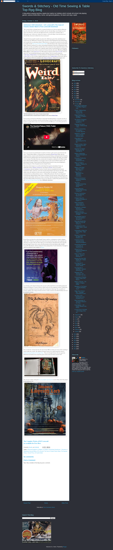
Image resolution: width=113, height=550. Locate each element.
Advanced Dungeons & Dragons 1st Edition (37, 449)
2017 (75, 336)
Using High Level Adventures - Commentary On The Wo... (80, 140)
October (77, 103)
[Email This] (43, 447)
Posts (75, 71)
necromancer (27, 169)
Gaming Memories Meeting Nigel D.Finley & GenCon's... (81, 190)
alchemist (50, 167)
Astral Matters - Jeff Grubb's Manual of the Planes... (80, 306)
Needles (83, 357)
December (77, 99)
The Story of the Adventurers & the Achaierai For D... (80, 297)
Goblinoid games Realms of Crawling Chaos (33, 353)
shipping (34, 167)
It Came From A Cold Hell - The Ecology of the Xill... (81, 311)
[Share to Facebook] (48, 447)
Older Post (65, 503)
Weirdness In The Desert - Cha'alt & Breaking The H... (81, 288)
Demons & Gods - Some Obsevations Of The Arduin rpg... (80, 145)
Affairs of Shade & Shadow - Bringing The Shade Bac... (81, 164)
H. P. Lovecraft (59, 51)
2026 (75, 83)
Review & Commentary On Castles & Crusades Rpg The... (80, 130)
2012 (75, 346)
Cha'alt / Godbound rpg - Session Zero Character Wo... (80, 111)
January (77, 331)
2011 (75, 348)
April (76, 325)
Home (46, 503)
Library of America (48, 58)
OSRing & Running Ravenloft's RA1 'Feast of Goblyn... (81, 213)
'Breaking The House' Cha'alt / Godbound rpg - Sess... (81, 125)
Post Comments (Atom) (49, 507)
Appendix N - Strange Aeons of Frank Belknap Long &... (80, 135)
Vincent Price (31, 453)
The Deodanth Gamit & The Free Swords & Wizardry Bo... (80, 218)
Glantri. (43, 247)
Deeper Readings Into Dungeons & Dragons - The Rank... (81, 116)
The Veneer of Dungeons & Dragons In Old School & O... (80, 121)
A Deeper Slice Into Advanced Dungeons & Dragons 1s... (81, 199)
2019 (75, 97)
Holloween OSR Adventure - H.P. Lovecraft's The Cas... (80, 274)
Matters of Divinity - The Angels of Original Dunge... (80, 283)
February (77, 329)
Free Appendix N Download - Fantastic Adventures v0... (80, 269)
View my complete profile (78, 371)
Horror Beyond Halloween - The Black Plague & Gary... (81, 107)
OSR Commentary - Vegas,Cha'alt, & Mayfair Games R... (80, 204)
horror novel (37, 51)
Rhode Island (33, 54)
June (76, 321)
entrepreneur (39, 167)
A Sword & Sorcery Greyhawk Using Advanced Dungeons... (81, 241)
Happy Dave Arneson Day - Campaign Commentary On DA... (81, 292)
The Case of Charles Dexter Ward (39, 43)
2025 (75, 85)
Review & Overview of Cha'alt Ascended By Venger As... (80, 179)
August (77, 317)
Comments (76, 74)
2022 (75, 91)
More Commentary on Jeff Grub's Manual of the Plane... (80, 301)
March (76, 327)
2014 (75, 342)
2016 (75, 338)
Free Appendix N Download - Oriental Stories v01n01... (80, 264)
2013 (75, 344)
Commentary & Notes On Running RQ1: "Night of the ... (81, 232)
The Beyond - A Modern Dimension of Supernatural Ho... (80, 208)
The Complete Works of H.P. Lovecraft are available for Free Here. (36, 442)
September (78, 314)
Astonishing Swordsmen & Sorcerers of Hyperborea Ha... (80, 246)
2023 (75, 89)
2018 (75, 334)
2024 (75, 87)
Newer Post (27, 503)
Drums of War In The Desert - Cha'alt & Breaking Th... (80, 255)
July (76, 319)
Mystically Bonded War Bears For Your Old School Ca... (80, 222)
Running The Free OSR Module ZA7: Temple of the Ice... (80, 260)
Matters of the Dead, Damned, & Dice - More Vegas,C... (79, 169)
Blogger (65, 546)
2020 (75, 95)
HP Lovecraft (40, 451)
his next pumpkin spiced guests (45, 379)
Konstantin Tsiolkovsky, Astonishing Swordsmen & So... (80, 159)
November (77, 101)
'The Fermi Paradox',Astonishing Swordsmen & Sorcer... (80, 184)
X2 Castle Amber (39, 453)
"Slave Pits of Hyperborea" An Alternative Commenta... (79, 174)
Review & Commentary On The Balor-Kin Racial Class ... (80, 194)
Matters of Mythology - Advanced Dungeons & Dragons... (81, 155)
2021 (75, 93)
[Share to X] (46, 447)
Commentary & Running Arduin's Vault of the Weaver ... (80, 278)
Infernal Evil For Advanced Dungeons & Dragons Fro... (81, 250)
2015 (75, 340)
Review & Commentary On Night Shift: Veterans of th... (80, 236)
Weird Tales (27, 56)
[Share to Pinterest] (49, 447)
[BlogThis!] (44, 447)
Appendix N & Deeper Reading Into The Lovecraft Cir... (80, 150)
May (76, 323)
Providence (27, 54)
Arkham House (54, 56)
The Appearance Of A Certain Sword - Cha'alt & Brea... (81, 227)
